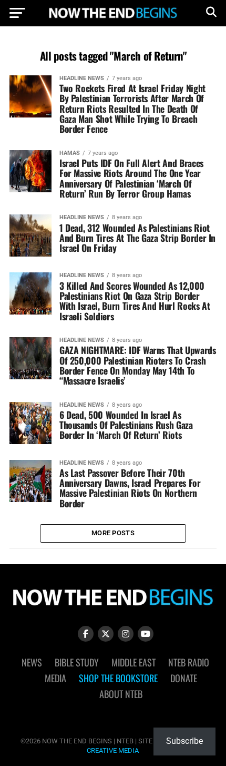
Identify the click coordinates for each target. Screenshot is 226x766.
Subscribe (184, 741)
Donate (183, 678)
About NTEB (120, 694)
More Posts (113, 533)
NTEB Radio (188, 662)
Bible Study (77, 662)
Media (55, 678)
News (32, 662)
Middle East (133, 662)
